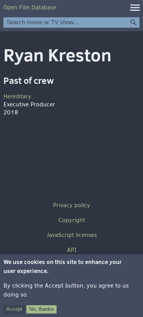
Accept (14, 309)
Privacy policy (71, 205)
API (71, 250)
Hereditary (17, 96)
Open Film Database (29, 7)
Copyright (71, 220)
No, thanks (41, 309)
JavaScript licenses (72, 235)
